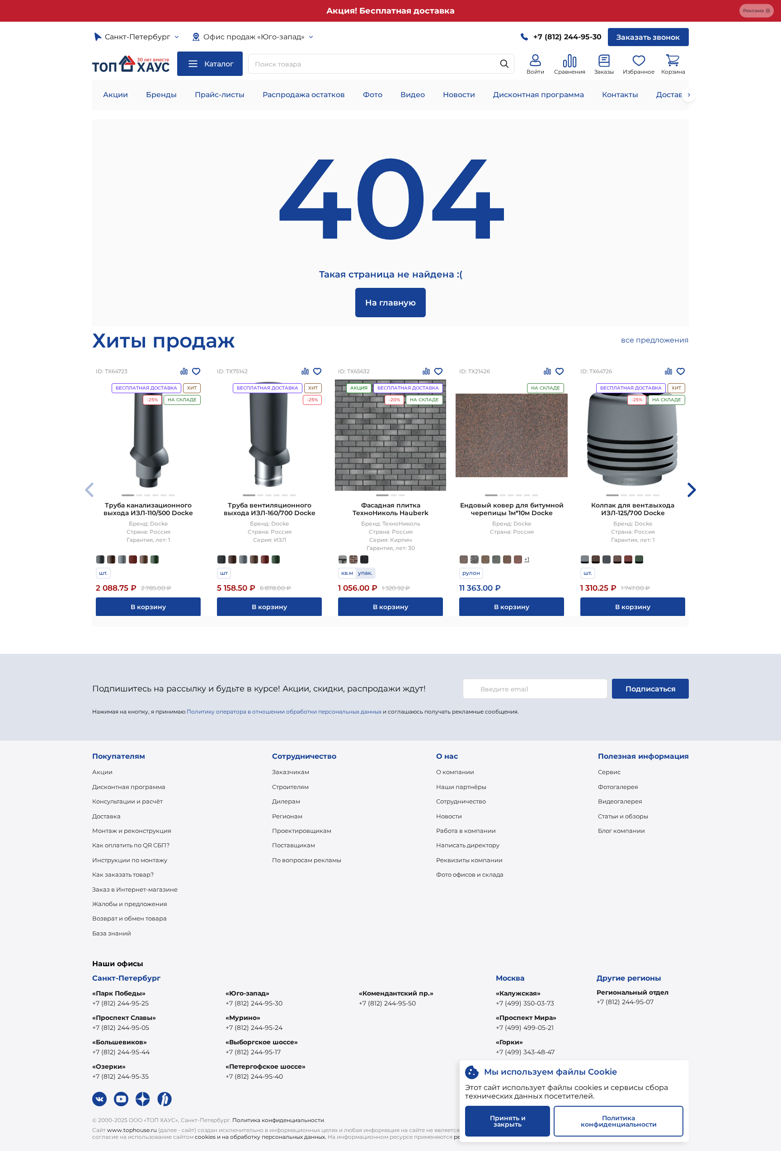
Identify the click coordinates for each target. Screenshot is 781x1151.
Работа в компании (466, 830)
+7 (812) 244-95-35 (120, 1076)
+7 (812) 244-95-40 (254, 1076)
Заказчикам (290, 771)
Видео (412, 94)
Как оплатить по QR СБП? (130, 845)
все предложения (655, 340)
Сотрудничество (461, 801)
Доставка (106, 816)
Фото (372, 94)
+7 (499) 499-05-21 (525, 1028)
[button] (128, 495)
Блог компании (621, 830)
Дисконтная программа (538, 94)
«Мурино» (243, 1018)
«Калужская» (518, 993)
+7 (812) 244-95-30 (254, 1003)
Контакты (620, 94)
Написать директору (467, 845)
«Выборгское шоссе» (262, 1042)
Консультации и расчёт (127, 801)
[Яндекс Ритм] (164, 1099)
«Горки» (509, 1042)
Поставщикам (293, 845)
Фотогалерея (618, 786)
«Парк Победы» (119, 993)
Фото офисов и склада (469, 874)
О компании (455, 771)
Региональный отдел (632, 992)
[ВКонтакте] (99, 1099)
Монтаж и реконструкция (131, 830)
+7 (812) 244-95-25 (120, 1003)
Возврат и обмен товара (129, 918)
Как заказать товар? (123, 874)
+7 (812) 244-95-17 (253, 1052)
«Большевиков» (119, 1042)
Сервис (609, 771)
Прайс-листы (220, 94)
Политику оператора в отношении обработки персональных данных (284, 711)
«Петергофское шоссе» (266, 1066)
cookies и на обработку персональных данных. (260, 1136)
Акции (115, 94)
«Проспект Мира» (526, 1018)
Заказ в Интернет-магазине (135, 889)
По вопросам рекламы (306, 860)
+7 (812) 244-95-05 (120, 1028)
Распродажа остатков (304, 94)
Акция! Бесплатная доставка (390, 11)
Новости (459, 94)
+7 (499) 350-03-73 (525, 1003)
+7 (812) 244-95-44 (121, 1052)
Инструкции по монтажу (129, 860)
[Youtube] (121, 1099)
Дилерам (286, 801)
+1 (526, 559)
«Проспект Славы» (124, 1018)
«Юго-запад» (247, 993)
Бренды (161, 94)
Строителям (290, 786)
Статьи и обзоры (623, 816)
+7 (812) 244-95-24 (254, 1028)
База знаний (111, 933)
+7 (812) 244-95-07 (625, 1002)
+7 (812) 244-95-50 (387, 1003)
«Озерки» (109, 1066)
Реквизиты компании (469, 860)
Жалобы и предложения (129, 903)
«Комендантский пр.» (396, 993)
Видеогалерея (620, 801)
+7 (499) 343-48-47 (525, 1052)
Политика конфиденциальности (278, 1120)
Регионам (287, 816)
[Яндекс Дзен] (143, 1099)
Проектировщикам (301, 830)
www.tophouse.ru (132, 1130)
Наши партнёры (461, 786)
